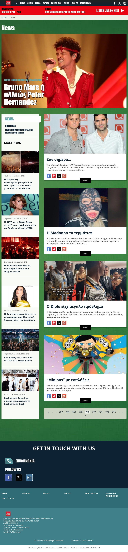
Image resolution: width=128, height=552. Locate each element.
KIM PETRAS (10, 126)
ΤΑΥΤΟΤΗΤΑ (8, 498)
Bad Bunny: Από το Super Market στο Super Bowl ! (18, 359)
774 (107, 412)
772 (94, 412)
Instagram (124, 3)
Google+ (64, 176)
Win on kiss (56, 3)
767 (61, 412)
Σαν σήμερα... (59, 159)
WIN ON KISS (91, 493)
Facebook (114, 3)
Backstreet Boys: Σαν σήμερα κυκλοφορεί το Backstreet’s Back (17, 400)
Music (37, 3)
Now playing (8, 9)
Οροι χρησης (88, 540)
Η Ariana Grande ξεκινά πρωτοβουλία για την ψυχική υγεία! (17, 268)
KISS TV (75, 3)
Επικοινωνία (85, 3)
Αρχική (4, 17)
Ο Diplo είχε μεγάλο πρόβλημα (75, 306)
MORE (85, 180)
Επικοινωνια (25, 461)
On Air (30, 3)
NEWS (4, 493)
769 (74, 412)
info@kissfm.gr (15, 532)
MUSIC (46, 493)
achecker (95, 548)
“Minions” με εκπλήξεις (68, 379)
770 (80, 412)
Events (46, 3)
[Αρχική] (8, 3)
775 (114, 412)
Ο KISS (67, 493)
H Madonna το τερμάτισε (69, 232)
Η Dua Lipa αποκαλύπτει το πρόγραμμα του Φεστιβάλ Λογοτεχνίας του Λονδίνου (20, 316)
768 (67, 412)
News (22, 3)
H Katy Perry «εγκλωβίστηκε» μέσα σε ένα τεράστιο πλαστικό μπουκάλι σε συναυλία (18, 184)
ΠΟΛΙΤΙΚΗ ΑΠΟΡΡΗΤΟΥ (112, 494)
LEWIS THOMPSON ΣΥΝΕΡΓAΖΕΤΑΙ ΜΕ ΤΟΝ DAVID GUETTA (19, 131)
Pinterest (54, 176)
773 (100, 412)
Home (17, 3)
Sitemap (75, 540)
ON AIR (26, 493)
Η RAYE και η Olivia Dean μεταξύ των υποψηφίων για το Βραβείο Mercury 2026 (20, 225)
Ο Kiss (66, 3)
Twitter (120, 3)
